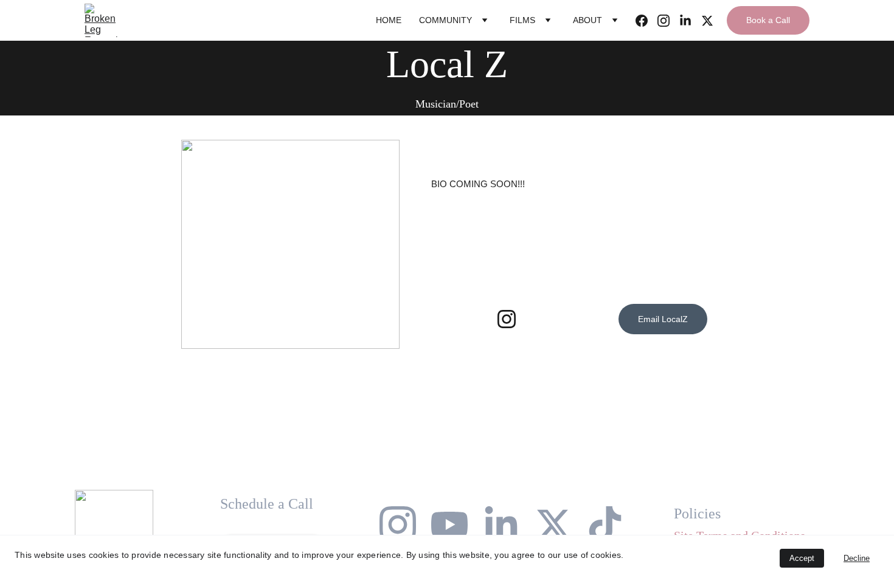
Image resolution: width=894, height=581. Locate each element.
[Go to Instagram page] (668, 21)
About (587, 20)
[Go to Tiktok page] (605, 524)
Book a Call (768, 20)
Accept (801, 558)
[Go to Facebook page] (646, 21)
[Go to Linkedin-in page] (690, 21)
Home (388, 20)
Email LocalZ (663, 319)
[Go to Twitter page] (707, 21)
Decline (857, 558)
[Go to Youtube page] (449, 524)
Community (445, 20)
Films (522, 20)
